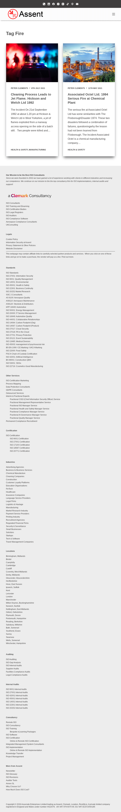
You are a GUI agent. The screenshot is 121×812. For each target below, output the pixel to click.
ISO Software (11, 735)
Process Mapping (13, 384)
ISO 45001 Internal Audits (17, 698)
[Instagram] (58, 4)
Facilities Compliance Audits (18, 672)
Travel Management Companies (20, 542)
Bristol (8, 559)
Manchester (11, 600)
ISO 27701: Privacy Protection (19, 335)
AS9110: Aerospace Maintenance (20, 301)
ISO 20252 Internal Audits (17, 708)
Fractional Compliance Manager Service (27, 412)
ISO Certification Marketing (17, 380)
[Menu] (113, 14)
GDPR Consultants (14, 390)
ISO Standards (12, 273)
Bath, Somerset (12, 628)
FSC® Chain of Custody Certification (21, 354)
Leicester (10, 594)
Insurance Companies (15, 495)
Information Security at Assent (18, 242)
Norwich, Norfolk (13, 606)
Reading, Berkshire (14, 622)
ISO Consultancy (13, 725)
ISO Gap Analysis (13, 662)
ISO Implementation (14, 747)
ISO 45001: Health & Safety (17, 285)
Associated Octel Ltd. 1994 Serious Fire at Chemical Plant (88, 98)
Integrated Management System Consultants (25, 744)
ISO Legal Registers (14, 212)
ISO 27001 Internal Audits (17, 692)
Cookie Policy (12, 239)
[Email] (77, 4)
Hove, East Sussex (14, 584)
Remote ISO (11, 722)
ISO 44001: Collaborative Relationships (23, 319)
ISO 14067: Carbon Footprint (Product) (22, 326)
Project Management (15, 757)
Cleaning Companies (15, 476)
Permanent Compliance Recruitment (21, 421)
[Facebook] (53, 4)
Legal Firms (11, 501)
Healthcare (10, 492)
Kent (8, 590)
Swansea (10, 637)
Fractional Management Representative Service (30, 402)
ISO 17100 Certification (20, 445)
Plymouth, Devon (13, 615)
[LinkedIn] (49, 4)
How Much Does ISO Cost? (17, 790)
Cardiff (9, 569)
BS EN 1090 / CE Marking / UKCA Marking (24, 347)
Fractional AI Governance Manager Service (28, 415)
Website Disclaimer (14, 248)
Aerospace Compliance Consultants (21, 222)
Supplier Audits (12, 669)
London (9, 597)
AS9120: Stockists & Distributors (19, 304)
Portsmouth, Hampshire (16, 618)
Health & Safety (19, 150)
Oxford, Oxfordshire (14, 612)
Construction (11, 479)
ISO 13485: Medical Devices (18, 341)
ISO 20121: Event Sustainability (19, 338)
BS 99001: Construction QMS (18, 360)
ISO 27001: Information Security (19, 276)
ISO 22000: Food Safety (16, 351)
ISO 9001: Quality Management (19, 279)
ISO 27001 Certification (20, 442)
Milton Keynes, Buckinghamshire (20, 603)
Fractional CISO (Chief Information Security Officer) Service (35, 399)
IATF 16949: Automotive (16, 307)
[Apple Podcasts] (72, 4)
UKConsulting (12, 225)
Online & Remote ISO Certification (24, 741)
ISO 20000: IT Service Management (21, 313)
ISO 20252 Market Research (18, 291)
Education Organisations (16, 486)
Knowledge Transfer (14, 753)
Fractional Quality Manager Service (25, 418)
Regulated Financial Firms (17, 523)
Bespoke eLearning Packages (23, 732)
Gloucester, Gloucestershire (18, 578)
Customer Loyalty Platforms (17, 482)
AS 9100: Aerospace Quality (18, 298)
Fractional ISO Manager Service (23, 406)
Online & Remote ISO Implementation (26, 750)
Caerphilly (10, 562)
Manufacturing (37, 150)
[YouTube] (63, 4)
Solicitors (10, 532)
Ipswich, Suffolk (12, 587)
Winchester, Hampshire (16, 643)
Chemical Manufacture (15, 473)
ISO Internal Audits (14, 665)
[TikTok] (67, 4)
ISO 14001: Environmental (17, 282)
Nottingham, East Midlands (17, 609)
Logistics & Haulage (14, 504)
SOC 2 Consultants (14, 295)
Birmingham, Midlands (15, 556)
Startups (9, 535)
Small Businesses (13, 529)
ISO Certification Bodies (16, 209)
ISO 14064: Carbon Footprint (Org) (20, 323)
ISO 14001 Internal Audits (17, 702)
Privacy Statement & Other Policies (21, 245)
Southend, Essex (13, 631)
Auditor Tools (11, 780)
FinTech (9, 489)
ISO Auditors (11, 215)
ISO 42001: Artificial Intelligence (19, 357)
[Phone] (44, 4)
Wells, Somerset (13, 640)
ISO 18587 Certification (20, 448)
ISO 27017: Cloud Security (17, 329)
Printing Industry (13, 517)
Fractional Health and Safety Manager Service (29, 409)
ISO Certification (13, 435)
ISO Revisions (12, 777)
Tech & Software (13, 539)
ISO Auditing (11, 659)
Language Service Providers (18, 498)
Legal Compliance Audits (16, 675)
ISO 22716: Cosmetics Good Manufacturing (24, 366)
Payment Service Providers (17, 514)
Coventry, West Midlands (16, 572)
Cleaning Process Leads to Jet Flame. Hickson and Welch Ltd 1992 (31, 98)
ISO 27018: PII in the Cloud (17, 332)
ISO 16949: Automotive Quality (19, 316)
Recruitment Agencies (15, 520)
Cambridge (11, 565)
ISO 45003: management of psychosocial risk (25, 344)
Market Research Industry (17, 511)
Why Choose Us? (13, 786)
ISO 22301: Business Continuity (19, 288)
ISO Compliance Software (17, 219)
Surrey (9, 634)
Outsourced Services (15, 393)
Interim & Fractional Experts (17, 396)
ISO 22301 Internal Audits (17, 705)
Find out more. (68, 257)
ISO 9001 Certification (19, 439)
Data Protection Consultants (18, 387)
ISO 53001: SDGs (13, 363)
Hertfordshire (11, 581)
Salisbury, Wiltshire (14, 625)
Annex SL (10, 783)
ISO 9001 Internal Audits (16, 689)
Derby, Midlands (13, 575)
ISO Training (11, 729)
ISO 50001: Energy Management (20, 310)
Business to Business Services (19, 470)
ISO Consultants (13, 203)
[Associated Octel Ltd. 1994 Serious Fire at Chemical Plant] (89, 62)
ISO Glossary (11, 774)
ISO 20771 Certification (20, 451)
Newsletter (10, 771)
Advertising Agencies (15, 467)
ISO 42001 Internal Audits (17, 695)
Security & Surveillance (16, 526)
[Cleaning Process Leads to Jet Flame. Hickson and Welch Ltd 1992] (32, 62)
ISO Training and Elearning (17, 206)
